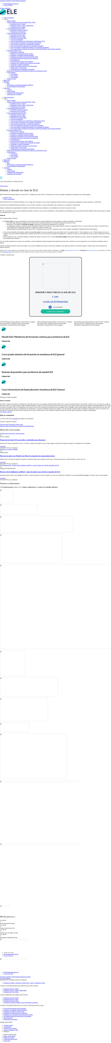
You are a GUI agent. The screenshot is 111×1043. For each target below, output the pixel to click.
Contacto (9, 89)
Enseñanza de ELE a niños (17, 35)
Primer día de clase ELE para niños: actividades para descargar (22, 440)
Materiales (6, 82)
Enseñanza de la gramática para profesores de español (25, 63)
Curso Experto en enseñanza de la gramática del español (25, 42)
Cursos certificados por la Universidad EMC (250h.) (21, 22)
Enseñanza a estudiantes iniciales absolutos (22, 55)
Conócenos (6, 88)
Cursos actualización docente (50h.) (16, 33)
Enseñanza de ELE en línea (17, 27)
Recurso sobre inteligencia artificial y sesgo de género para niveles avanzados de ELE (30, 472)
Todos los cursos (11, 78)
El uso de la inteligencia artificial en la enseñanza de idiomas (26, 46)
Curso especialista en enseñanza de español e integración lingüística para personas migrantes (35, 49)
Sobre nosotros (11, 91)
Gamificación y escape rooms (18, 68)
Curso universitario (8, 17)
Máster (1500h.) (11, 21)
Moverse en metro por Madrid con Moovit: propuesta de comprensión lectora (27, 456)
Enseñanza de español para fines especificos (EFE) (24, 57)
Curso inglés (13, 74)
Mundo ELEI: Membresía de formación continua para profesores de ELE (27, 71)
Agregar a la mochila (55, 311)
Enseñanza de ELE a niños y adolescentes (21, 25)
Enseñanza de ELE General (18, 24)
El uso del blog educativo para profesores (21, 61)
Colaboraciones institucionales (15, 93)
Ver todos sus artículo (6, 412)
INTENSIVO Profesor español (18, 30)
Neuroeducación (14, 60)
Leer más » (3, 446)
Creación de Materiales (16, 39)
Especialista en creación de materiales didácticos (20, 85)
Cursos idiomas (11, 72)
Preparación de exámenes (17, 52)
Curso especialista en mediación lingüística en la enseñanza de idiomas (29, 47)
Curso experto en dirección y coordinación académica (25, 44)
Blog (8, 83)
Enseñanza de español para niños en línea (21, 53)
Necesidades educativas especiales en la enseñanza (24, 58)
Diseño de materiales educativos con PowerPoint (23, 66)
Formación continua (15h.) (14, 50)
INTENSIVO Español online (18, 38)
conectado (15, 418)
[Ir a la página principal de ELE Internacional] (8, 14)
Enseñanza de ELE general (17, 32)
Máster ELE (6, 80)
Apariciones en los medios (14, 94)
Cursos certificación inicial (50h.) (16, 28)
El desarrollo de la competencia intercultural (22, 69)
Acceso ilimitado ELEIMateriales (16, 86)
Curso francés (14, 75)
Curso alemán (14, 77)
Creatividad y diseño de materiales (19, 64)
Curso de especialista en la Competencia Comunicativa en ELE (27, 41)
